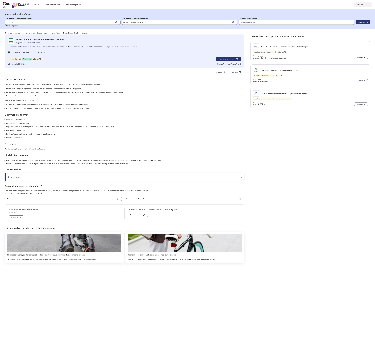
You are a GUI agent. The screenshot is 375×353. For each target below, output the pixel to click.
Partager (235, 72)
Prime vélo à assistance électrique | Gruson (72, 33)
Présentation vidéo (53, 5)
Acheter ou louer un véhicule (32, 33)
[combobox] (292, 22)
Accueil (36, 5)
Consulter (359, 57)
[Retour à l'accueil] (17, 4)
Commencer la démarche (227, 59)
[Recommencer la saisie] (116, 22)
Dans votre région (71, 5)
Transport (18, 33)
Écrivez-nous (14, 217)
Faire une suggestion (136, 215)
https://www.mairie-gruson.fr (22, 52)
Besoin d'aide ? (361, 5)
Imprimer (219, 72)
